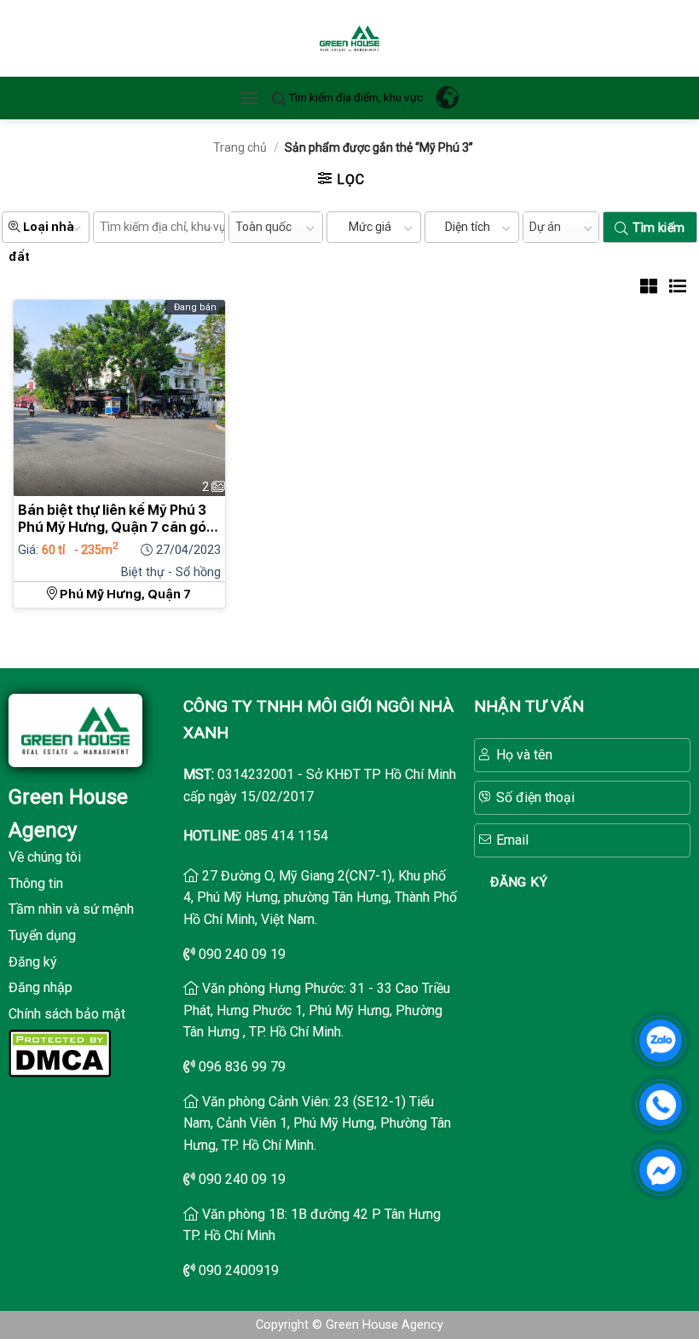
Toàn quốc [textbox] (263, 227)
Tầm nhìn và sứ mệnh (71, 909)
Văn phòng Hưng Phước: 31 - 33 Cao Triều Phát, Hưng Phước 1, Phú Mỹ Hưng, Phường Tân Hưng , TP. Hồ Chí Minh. (316, 1010)
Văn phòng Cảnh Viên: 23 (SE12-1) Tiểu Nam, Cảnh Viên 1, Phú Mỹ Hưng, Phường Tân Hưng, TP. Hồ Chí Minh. (317, 1123)
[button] (249, 97)
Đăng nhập (40, 987)
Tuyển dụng (42, 935)
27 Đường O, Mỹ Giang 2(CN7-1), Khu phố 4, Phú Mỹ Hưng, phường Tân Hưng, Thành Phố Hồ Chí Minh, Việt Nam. (320, 897)
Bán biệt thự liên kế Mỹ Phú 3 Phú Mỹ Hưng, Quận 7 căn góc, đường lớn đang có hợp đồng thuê (118, 519)
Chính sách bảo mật (67, 1014)
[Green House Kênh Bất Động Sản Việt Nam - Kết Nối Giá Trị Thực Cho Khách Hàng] (349, 38)
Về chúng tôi (45, 857)
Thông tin (36, 883)
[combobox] (275, 227)
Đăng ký (33, 962)
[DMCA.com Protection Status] (60, 1052)
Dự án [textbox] (545, 227)
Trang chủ (240, 147)
